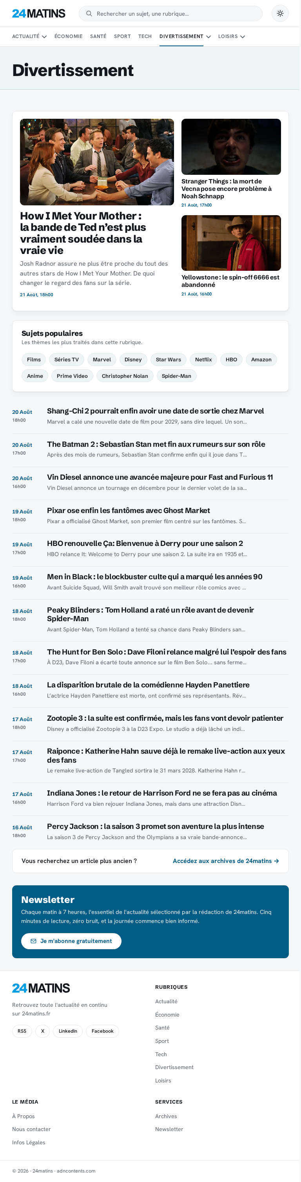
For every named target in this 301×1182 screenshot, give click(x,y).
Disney (133, 359)
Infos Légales (28, 1142)
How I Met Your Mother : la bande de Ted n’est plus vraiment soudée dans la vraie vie (83, 233)
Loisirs (228, 36)
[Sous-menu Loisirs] (242, 36)
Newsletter (169, 1129)
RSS (22, 1031)
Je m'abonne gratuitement (76, 941)
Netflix (203, 359)
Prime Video (72, 376)
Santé (98, 36)
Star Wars (168, 359)
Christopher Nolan (125, 376)
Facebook (103, 1031)
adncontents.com (76, 1170)
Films (34, 359)
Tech (145, 36)
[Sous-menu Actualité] (44, 36)
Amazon (261, 359)
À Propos (23, 1116)
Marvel (102, 359)
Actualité (26, 36)
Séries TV (66, 359)
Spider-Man (176, 376)
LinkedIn (68, 1031)
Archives (166, 1116)
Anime (35, 376)
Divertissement (181, 36)
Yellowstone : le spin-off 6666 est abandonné (230, 281)
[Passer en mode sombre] (280, 13)
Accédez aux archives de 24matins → (226, 861)
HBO (231, 359)
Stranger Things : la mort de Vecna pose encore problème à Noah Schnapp (226, 189)
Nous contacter (31, 1129)
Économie (68, 36)
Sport (122, 36)
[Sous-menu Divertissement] (208, 36)
